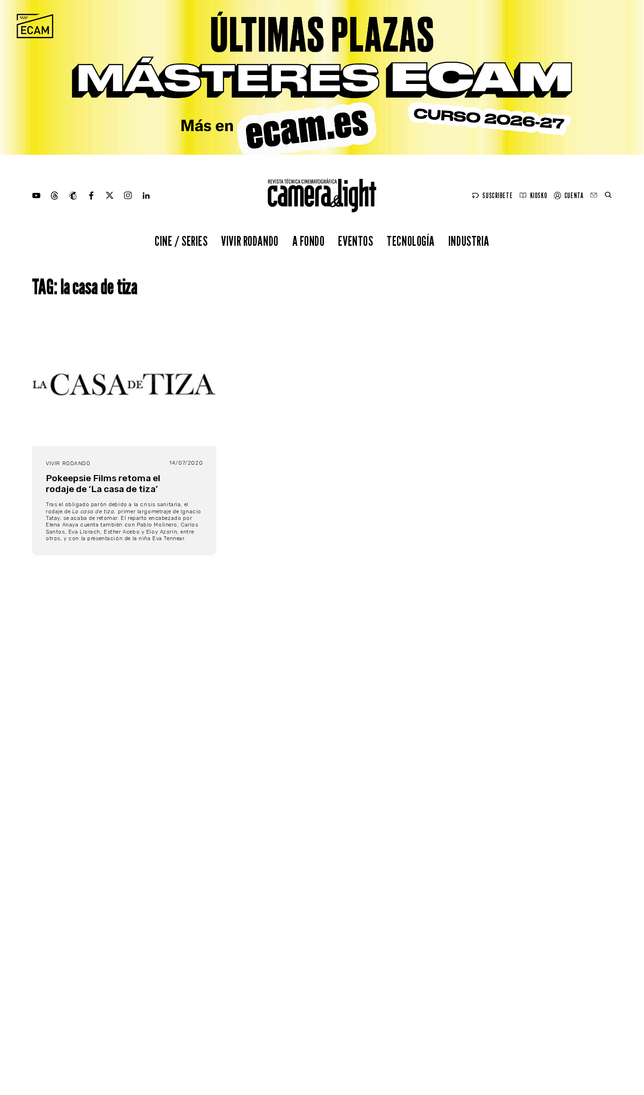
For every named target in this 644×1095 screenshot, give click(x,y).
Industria (468, 241)
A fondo (308, 241)
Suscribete (497, 195)
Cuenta (573, 195)
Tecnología (411, 241)
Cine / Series (181, 241)
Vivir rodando (250, 241)
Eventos (355, 241)
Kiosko (538, 195)
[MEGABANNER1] (322, 77)
